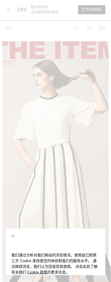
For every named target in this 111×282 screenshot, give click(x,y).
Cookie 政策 (37, 272)
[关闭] (13, 235)
